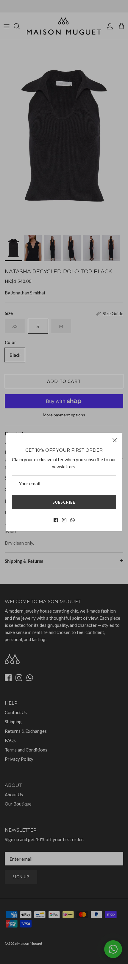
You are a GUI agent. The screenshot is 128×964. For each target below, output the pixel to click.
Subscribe (64, 502)
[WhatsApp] (72, 520)
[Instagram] (64, 520)
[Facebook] (56, 520)
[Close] (114, 440)
